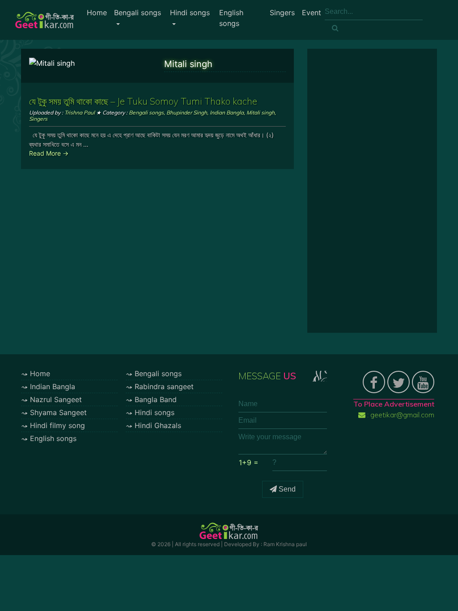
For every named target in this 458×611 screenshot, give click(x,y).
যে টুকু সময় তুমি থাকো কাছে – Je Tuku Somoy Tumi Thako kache (143, 101)
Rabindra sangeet (164, 386)
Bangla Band (156, 399)
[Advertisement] (372, 191)
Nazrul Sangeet (56, 399)
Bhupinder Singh (186, 112)
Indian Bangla (227, 112)
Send (286, 489)
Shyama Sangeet (58, 412)
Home (97, 12)
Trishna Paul (79, 112)
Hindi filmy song (57, 425)
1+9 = (249, 462)
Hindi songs (190, 12)
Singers (282, 12)
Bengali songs (137, 12)
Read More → (48, 153)
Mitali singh (260, 112)
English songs (231, 18)
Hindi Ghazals (158, 425)
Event (311, 12)
